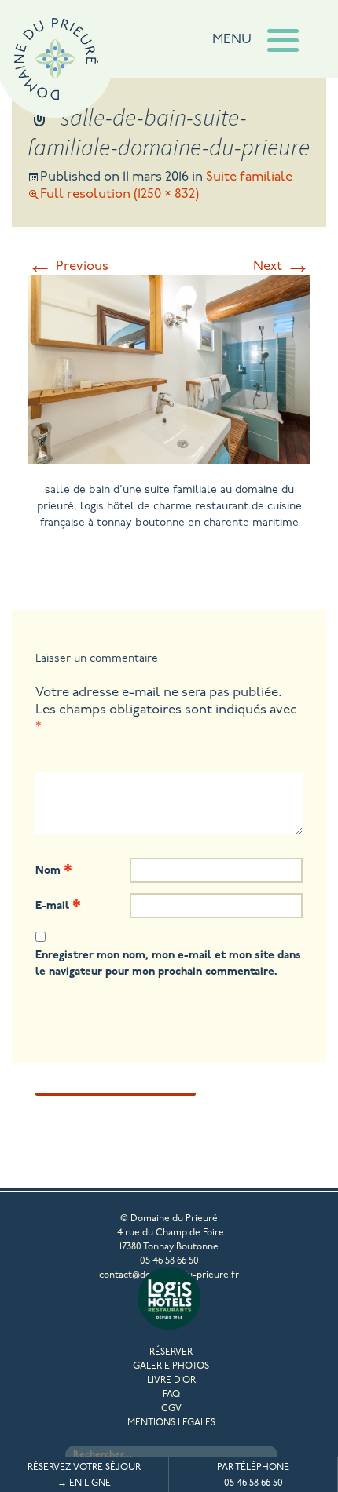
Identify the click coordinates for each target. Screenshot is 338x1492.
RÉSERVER (171, 1352)
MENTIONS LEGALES (171, 1423)
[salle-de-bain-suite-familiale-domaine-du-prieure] (169, 458)
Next (281, 266)
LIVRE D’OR (171, 1380)
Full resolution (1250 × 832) (119, 194)
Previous (68, 266)
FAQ (171, 1394)
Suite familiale (249, 177)
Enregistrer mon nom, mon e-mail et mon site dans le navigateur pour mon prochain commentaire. (168, 964)
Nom (53, 870)
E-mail (58, 905)
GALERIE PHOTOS (171, 1366)
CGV (171, 1409)
